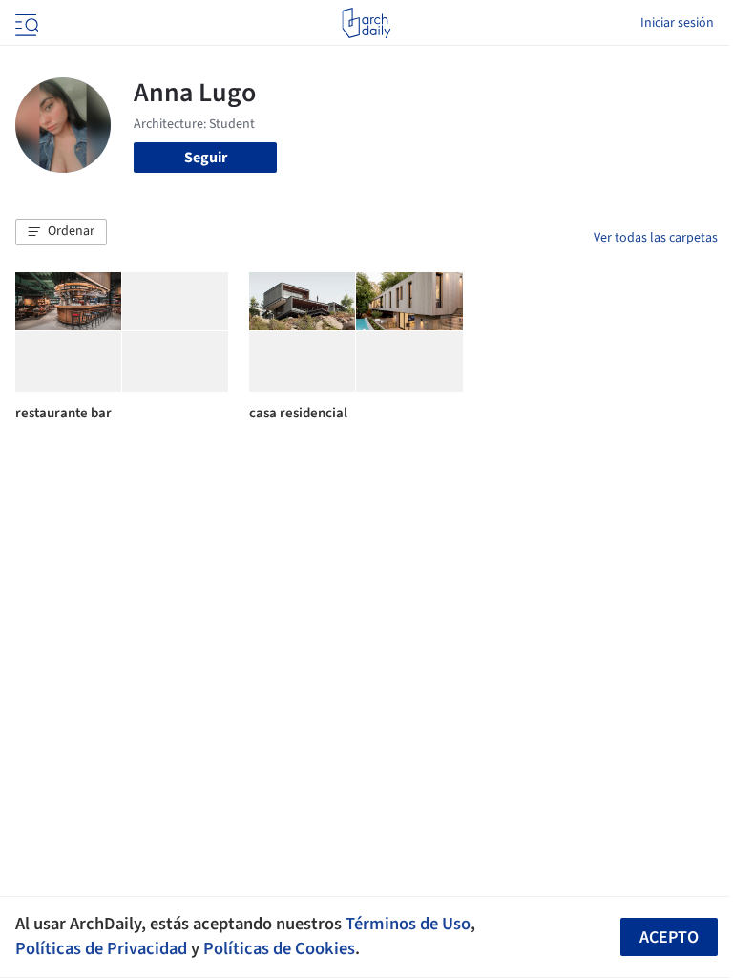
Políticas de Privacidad (101, 948)
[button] (61, 232)
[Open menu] (24, 23)
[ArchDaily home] (366, 23)
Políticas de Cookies (279, 948)
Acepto (669, 937)
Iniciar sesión (677, 23)
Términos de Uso (408, 923)
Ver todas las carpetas (656, 237)
